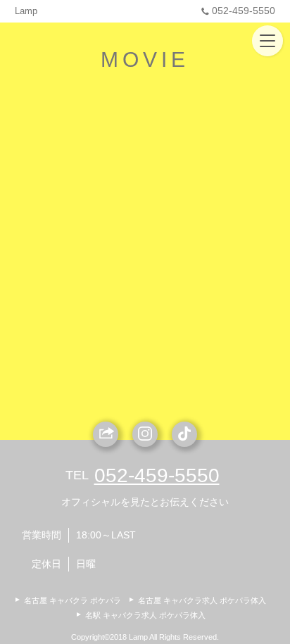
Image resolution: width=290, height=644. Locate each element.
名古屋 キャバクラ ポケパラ (72, 600)
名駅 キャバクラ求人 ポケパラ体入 (145, 615)
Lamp (26, 11)
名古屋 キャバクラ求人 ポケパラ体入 (202, 600)
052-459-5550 (243, 10)
